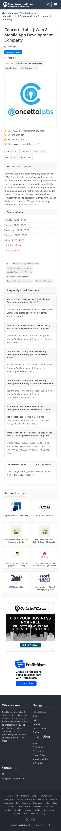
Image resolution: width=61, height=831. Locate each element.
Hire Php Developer (44, 281)
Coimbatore (30, 799)
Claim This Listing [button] (13, 52)
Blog (35, 716)
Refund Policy (39, 763)
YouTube (27, 157)
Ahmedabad (12, 795)
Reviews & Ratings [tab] (18, 464)
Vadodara (34, 813)
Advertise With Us (41, 759)
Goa (17, 803)
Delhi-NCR (42, 799)
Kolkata (28, 806)
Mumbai (18, 810)
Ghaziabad (8, 803)
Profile (26, 151)
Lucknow (38, 806)
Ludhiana (49, 806)
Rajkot (17, 813)
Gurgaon (26, 803)
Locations (37, 724)
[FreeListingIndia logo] (18, 4)
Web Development (28, 68)
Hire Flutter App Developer (17, 276)
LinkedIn (12, 157)
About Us (37, 743)
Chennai (19, 799)
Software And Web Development (21, 13)
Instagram (40, 151)
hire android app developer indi (25, 263)
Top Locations (39, 712)
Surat (25, 813)
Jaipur (55, 803)
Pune (52, 810)
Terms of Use (39, 751)
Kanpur (11, 806)
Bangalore (25, 795)
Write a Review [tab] (44, 464)
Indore (48, 803)
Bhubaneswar (46, 795)
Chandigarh (8, 799)
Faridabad (54, 799)
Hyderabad (37, 803)
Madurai (8, 810)
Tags (35, 720)
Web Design (11, 68)
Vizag (43, 813)
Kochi (19, 806)
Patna (45, 810)
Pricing (36, 732)
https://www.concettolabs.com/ (23, 144)
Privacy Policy (39, 755)
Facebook (12, 151)
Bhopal (35, 795)
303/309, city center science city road (26, 130)
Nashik (37, 810)
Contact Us (38, 747)
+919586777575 (16, 135)
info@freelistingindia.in (13, 778)
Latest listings (39, 728)
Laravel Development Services (19, 281)
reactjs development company (19, 268)
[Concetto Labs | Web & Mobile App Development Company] (30, 99)
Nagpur (28, 810)
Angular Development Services (19, 272)
